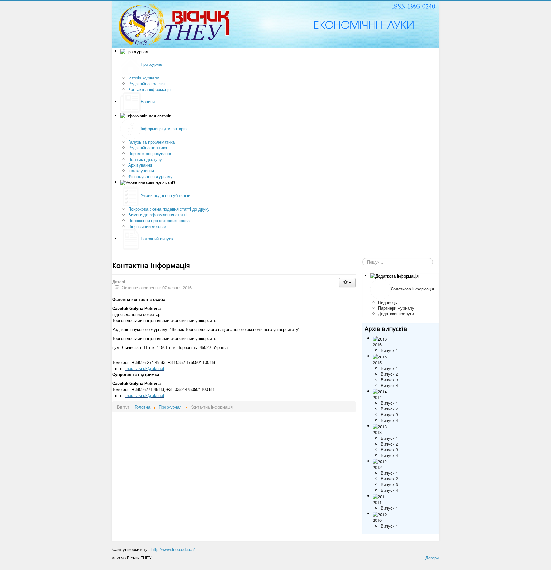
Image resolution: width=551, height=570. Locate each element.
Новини (148, 102)
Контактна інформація (149, 89)
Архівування (140, 165)
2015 (377, 362)
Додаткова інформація (412, 289)
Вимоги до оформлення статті (157, 215)
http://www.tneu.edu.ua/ (173, 549)
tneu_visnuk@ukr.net (144, 368)
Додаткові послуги (396, 314)
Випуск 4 (389, 385)
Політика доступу (145, 159)
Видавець (387, 302)
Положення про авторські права (159, 220)
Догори (432, 558)
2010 (377, 520)
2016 (377, 344)
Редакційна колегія (146, 83)
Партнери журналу (396, 308)
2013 (377, 432)
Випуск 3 (389, 380)
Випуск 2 (389, 374)
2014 (377, 397)
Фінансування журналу (150, 176)
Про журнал (152, 64)
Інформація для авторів (164, 128)
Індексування (141, 171)
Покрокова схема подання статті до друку (168, 209)
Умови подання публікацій (165, 195)
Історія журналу (143, 78)
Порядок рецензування (150, 153)
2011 (377, 502)
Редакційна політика (147, 148)
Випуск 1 (389, 350)
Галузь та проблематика (151, 142)
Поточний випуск (157, 239)
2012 (377, 467)
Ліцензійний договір (147, 226)
